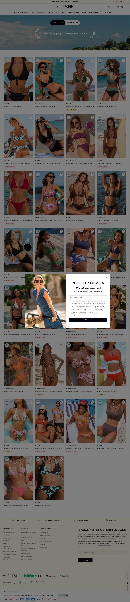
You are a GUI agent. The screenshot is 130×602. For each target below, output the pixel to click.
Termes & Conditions (98, 305)
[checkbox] (69, 301)
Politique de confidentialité (77, 314)
